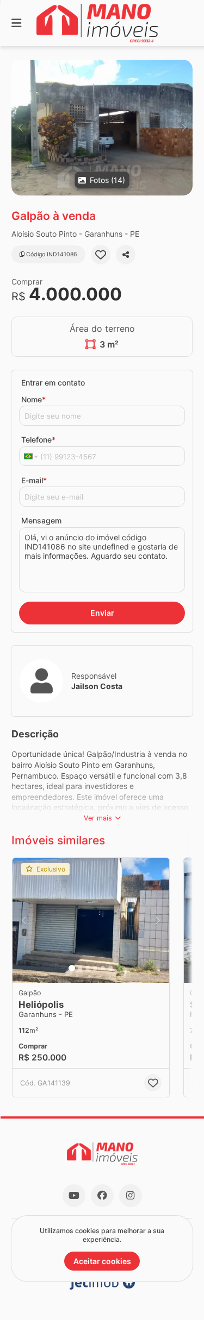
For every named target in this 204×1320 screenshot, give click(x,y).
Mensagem (41, 520)
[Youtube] (74, 1195)
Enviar (102, 612)
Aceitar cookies (102, 1261)
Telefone (38, 439)
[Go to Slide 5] (103, 968)
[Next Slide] (184, 127)
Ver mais (98, 818)
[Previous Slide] (20, 127)
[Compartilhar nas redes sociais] (125, 254)
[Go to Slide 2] (80, 968)
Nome (33, 399)
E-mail (34, 480)
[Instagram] (130, 1195)
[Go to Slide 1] (72, 968)
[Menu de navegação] (16, 23)
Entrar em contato (53, 382)
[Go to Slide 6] (110, 968)
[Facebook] (102, 1195)
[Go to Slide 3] (87, 968)
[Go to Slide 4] (95, 968)
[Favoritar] (100, 254)
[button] (102, 127)
